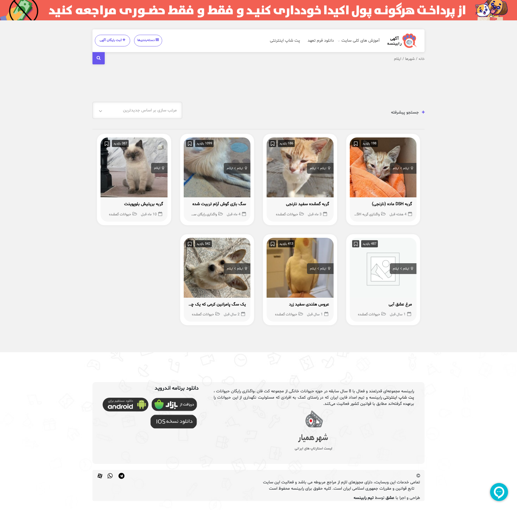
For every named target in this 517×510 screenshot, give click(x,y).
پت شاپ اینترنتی (285, 40)
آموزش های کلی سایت (360, 40)
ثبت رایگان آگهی (111, 40)
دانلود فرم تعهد (321, 40)
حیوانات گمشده (287, 214)
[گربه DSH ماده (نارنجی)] (383, 169)
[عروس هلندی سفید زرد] (300, 269)
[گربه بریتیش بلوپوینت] (134, 169)
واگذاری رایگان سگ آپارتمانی (197, 214)
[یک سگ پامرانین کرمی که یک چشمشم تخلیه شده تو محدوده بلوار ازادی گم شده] (217, 269)
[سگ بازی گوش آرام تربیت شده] (217, 169)
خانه (422, 59)
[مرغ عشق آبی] (383, 269)
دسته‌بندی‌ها (146, 40)
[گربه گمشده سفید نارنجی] (300, 169)
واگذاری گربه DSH (367, 214)
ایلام (406, 168)
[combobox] (137, 110)
